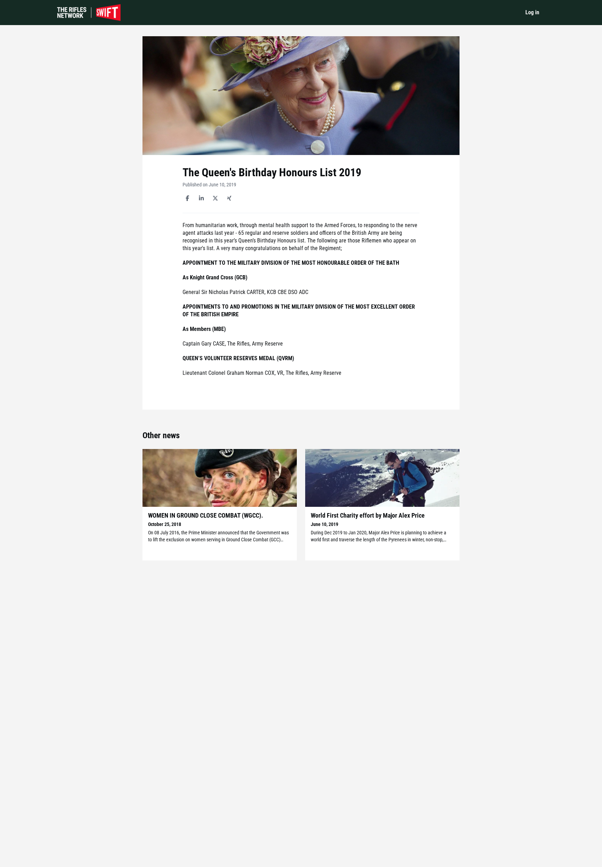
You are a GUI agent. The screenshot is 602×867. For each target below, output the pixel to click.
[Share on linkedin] (201, 198)
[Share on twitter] (215, 198)
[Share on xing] (229, 198)
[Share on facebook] (187, 198)
